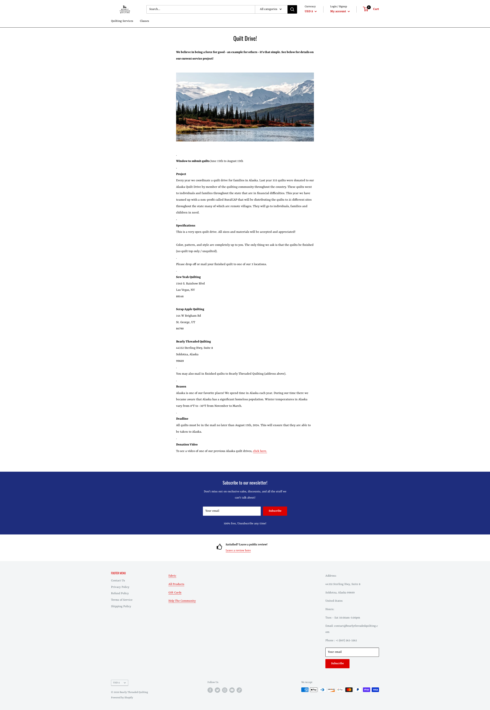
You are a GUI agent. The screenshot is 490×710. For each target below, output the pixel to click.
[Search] (292, 9)
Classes (144, 21)
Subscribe (275, 511)
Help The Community (182, 601)
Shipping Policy (121, 606)
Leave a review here (238, 550)
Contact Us (118, 580)
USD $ (116, 682)
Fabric (172, 576)
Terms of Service (121, 600)
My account (338, 11)
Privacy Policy (120, 587)
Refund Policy (120, 593)
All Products (176, 584)
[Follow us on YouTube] (232, 690)
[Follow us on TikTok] (239, 690)
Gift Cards (174, 592)
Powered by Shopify (122, 697)
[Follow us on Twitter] (217, 690)
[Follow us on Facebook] (210, 690)
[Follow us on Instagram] (224, 690)
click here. (260, 451)
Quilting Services (122, 21)
